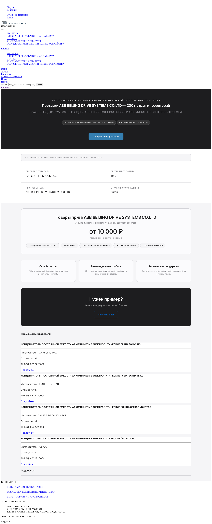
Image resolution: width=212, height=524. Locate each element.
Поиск (10, 17)
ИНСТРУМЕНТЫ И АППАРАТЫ (24, 41)
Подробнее (27, 369)
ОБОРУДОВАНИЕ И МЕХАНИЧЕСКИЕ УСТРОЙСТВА (35, 43)
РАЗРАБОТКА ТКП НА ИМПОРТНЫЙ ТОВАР (31, 492)
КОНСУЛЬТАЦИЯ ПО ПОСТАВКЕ (25, 487)
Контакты (12, 10)
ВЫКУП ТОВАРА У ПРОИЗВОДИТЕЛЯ (27, 496)
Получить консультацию (106, 136)
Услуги (10, 7)
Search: (4, 84)
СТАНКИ (12, 38)
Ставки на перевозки (17, 15)
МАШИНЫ (12, 33)
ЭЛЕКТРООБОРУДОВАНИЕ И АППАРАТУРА (30, 36)
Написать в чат (106, 314)
